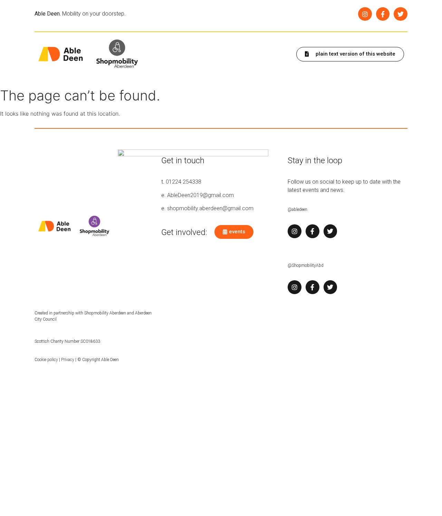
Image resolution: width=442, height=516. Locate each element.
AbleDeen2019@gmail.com (200, 195)
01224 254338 (183, 181)
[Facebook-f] (383, 14)
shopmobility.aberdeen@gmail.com (210, 208)
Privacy (67, 359)
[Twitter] (400, 14)
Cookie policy (46, 359)
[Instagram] (365, 14)
